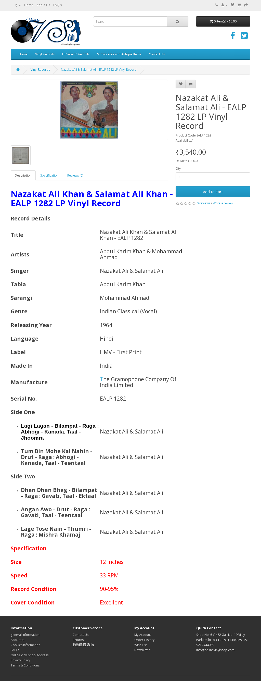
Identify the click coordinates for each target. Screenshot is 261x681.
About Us (43, 5)
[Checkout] (246, 5)
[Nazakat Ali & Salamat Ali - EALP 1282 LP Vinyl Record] (89, 110)
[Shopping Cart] (239, 5)
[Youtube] (81, 645)
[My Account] (224, 5)
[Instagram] (77, 645)
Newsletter (142, 650)
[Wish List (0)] (232, 5)
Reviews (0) (75, 175)
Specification (49, 175)
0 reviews (203, 203)
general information (25, 635)
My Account (142, 635)
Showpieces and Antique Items (119, 54)
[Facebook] (233, 37)
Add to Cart (213, 191)
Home (28, 5)
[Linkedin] (92, 645)
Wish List (140, 645)
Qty (178, 168)
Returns (78, 640)
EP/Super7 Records (75, 54)
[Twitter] (244, 37)
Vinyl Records (45, 54)
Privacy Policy (20, 660)
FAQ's (57, 5)
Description (23, 175)
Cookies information (25, 645)
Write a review (223, 203)
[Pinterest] (88, 645)
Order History (144, 640)
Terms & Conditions (25, 665)
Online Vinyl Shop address (29, 655)
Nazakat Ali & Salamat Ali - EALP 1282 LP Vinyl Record (99, 69)
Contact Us (157, 54)
